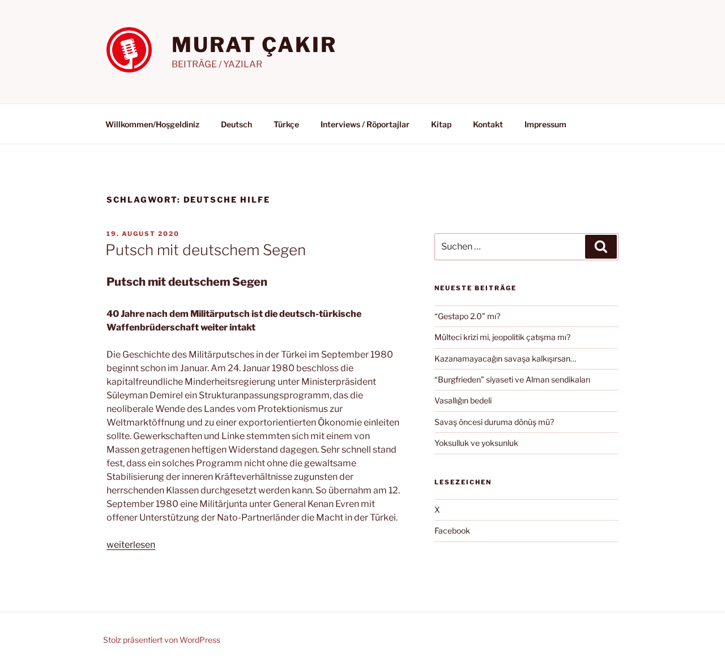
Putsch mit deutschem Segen (205, 250)
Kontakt (488, 124)
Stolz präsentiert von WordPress (161, 639)
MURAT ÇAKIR (254, 44)
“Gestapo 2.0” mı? (467, 316)
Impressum (545, 124)
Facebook (452, 530)
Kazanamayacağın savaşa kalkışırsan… (505, 358)
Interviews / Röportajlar (365, 124)
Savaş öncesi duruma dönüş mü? (494, 422)
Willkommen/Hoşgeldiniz (152, 124)
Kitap (441, 124)
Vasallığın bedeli (463, 400)
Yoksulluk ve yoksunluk (476, 443)
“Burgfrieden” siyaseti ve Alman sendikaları (512, 379)
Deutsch (236, 124)
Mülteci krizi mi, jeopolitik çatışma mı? (502, 337)
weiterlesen (130, 544)
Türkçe (286, 124)
